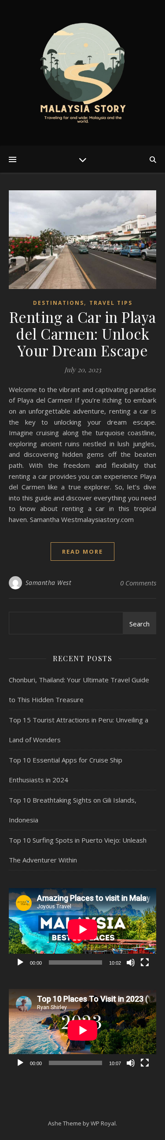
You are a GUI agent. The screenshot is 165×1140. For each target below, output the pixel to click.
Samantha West (49, 582)
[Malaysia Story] (83, 73)
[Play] (20, 962)
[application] (82, 929)
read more (82, 551)
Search (139, 623)
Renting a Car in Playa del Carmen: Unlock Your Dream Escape (82, 333)
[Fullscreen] (144, 962)
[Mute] (130, 962)
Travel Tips (110, 303)
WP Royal (103, 1123)
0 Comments (138, 582)
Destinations (58, 303)
